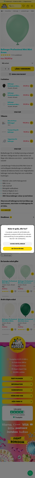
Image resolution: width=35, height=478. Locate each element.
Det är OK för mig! (17, 249)
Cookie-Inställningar (17, 244)
